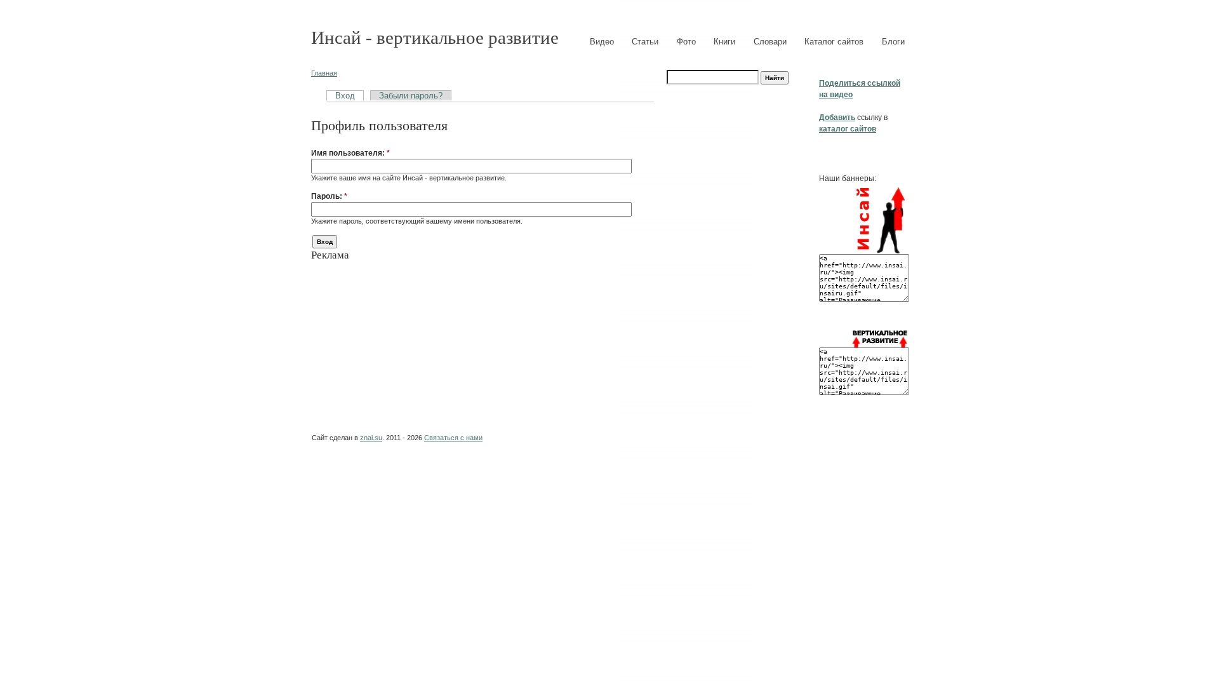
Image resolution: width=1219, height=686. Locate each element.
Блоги (893, 41)
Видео (602, 41)
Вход (345, 95)
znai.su (371, 437)
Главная (324, 73)
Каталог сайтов (833, 41)
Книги (724, 41)
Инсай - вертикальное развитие (435, 37)
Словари (770, 41)
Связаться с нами (453, 437)
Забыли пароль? (411, 95)
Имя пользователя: (350, 153)
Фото (686, 41)
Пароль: (329, 196)
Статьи (645, 41)
